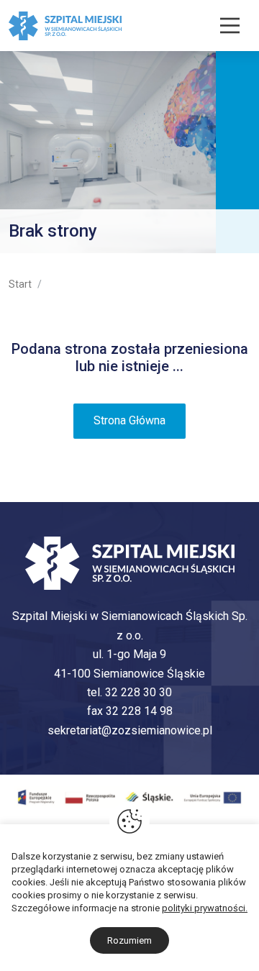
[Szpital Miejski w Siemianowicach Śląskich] (65, 25)
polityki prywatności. (204, 908)
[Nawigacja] (229, 25)
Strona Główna (129, 420)
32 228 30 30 (138, 692)
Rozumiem (129, 940)
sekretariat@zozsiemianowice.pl (129, 730)
